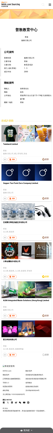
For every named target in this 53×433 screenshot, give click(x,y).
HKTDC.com (7, 371)
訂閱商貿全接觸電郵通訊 (11, 379)
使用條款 (29, 383)
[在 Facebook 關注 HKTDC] (4, 402)
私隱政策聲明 (7, 386)
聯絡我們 (6, 375)
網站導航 (6, 390)
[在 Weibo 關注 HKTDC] (16, 402)
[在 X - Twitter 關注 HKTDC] (8, 402)
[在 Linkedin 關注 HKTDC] (12, 402)
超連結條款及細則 (32, 386)
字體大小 (6, 383)
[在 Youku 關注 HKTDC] (28, 402)
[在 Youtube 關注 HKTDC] (24, 402)
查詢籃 (26, 430)
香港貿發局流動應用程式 (34, 375)
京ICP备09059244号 (32, 390)
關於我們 (29, 371)
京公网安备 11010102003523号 (14, 394)
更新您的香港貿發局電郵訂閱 (36, 379)
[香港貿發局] (26, 367)
